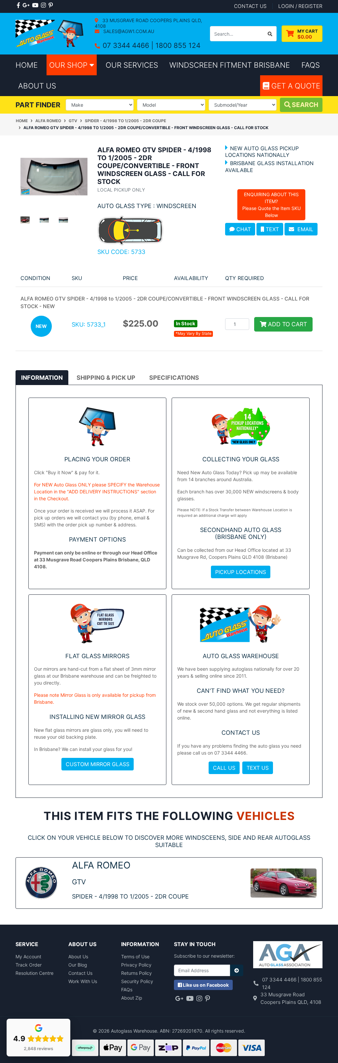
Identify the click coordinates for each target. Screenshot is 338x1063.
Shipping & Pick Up (106, 377)
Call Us (224, 767)
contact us (250, 6)
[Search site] (270, 33)
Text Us (258, 767)
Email (303, 229)
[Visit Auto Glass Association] (287, 955)
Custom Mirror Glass (97, 764)
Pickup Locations (240, 572)
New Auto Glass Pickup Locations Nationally (262, 151)
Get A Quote (294, 85)
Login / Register (300, 6)
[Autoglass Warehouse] (50, 33)
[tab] (42, 377)
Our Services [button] (132, 64)
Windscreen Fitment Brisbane (229, 64)
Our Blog (77, 965)
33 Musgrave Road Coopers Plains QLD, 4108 (148, 23)
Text (271, 229)
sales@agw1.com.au (128, 31)
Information (42, 377)
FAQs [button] (310, 64)
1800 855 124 (177, 45)
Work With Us (82, 981)
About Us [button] (37, 85)
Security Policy (137, 981)
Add (286, 324)
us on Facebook (206, 985)
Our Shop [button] (69, 64)
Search (304, 105)
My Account (28, 956)
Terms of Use (135, 956)
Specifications (174, 377)
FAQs (126, 989)
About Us (78, 956)
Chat (243, 229)
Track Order (29, 965)
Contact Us (80, 973)
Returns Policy (136, 973)
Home (27, 64)
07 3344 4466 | (129, 45)
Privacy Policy (136, 965)
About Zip (131, 998)
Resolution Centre (34, 973)
